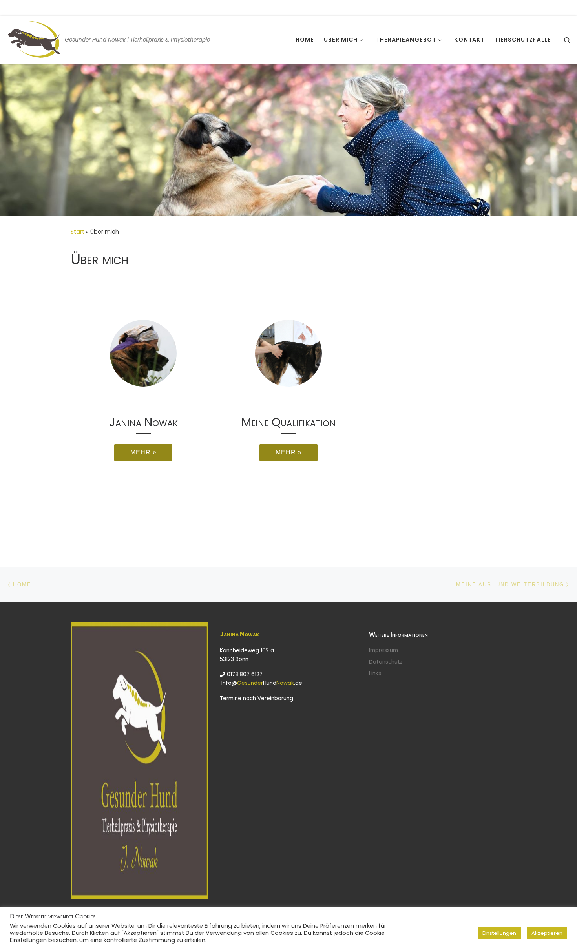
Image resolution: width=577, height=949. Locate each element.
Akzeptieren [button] (546, 933)
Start (77, 231)
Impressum (383, 650)
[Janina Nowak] (143, 353)
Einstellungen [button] (499, 933)
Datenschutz (386, 662)
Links (375, 673)
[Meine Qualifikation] (288, 353)
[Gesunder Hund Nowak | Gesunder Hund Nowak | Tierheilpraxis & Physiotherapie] (34, 39)
